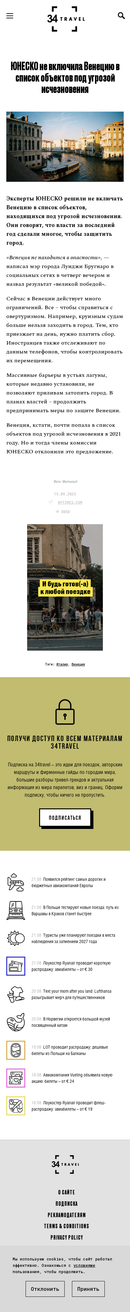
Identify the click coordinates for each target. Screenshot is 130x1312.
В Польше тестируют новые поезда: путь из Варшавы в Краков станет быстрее (75, 910)
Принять (88, 1288)
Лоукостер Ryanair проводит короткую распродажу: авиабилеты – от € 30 (71, 966)
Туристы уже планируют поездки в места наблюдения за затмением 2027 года (73, 938)
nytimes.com (70, 502)
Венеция (78, 664)
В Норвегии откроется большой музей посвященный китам (71, 1022)
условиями (84, 1265)
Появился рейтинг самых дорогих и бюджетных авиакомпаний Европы (69, 882)
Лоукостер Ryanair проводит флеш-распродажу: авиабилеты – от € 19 (69, 1106)
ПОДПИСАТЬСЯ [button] (65, 818)
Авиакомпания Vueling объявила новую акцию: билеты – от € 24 (72, 1078)
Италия (62, 664)
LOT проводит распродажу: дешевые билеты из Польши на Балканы (70, 1050)
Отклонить (45, 1288)
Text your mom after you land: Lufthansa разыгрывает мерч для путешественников (71, 994)
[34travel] (66, 19)
